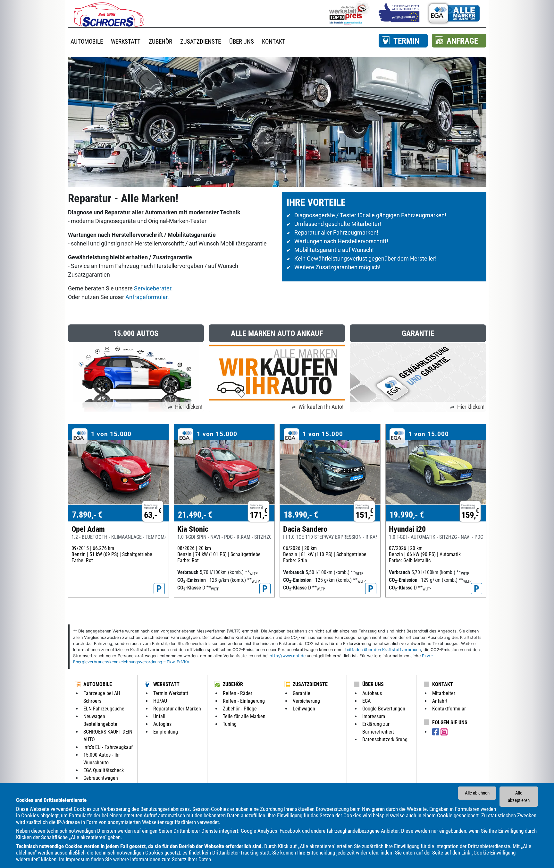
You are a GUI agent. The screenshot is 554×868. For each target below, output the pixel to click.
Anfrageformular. (147, 297)
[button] (403, 40)
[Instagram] (444, 732)
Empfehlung (165, 732)
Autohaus (372, 693)
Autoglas (162, 724)
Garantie (301, 693)
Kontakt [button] (273, 41)
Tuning (230, 724)
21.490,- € (195, 515)
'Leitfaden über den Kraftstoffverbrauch (382, 649)
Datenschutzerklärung (384, 739)
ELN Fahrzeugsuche (103, 709)
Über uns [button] (241, 41)
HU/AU (160, 701)
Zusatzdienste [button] (200, 41)
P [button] (159, 588)
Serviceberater (152, 288)
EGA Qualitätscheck (103, 770)
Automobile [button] (87, 41)
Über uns (373, 684)
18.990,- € (301, 515)
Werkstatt (166, 684)
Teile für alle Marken (244, 716)
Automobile (97, 684)
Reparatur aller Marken (177, 709)
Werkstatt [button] (125, 41)
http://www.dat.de (288, 655)
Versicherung (306, 701)
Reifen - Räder (237, 693)
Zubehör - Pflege (240, 709)
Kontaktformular (449, 709)
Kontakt (442, 684)
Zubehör (233, 684)
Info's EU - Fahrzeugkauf (108, 747)
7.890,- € (87, 515)
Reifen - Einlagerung (244, 701)
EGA (366, 701)
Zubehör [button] (160, 41)
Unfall (159, 716)
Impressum (78, 859)
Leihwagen (304, 709)
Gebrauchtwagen (100, 778)
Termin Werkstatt (171, 693)
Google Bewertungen (383, 709)
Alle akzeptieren (519, 796)
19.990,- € (407, 515)
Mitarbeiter (443, 693)
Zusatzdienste (310, 684)
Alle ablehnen (477, 793)
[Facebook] (436, 732)
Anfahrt (440, 701)
